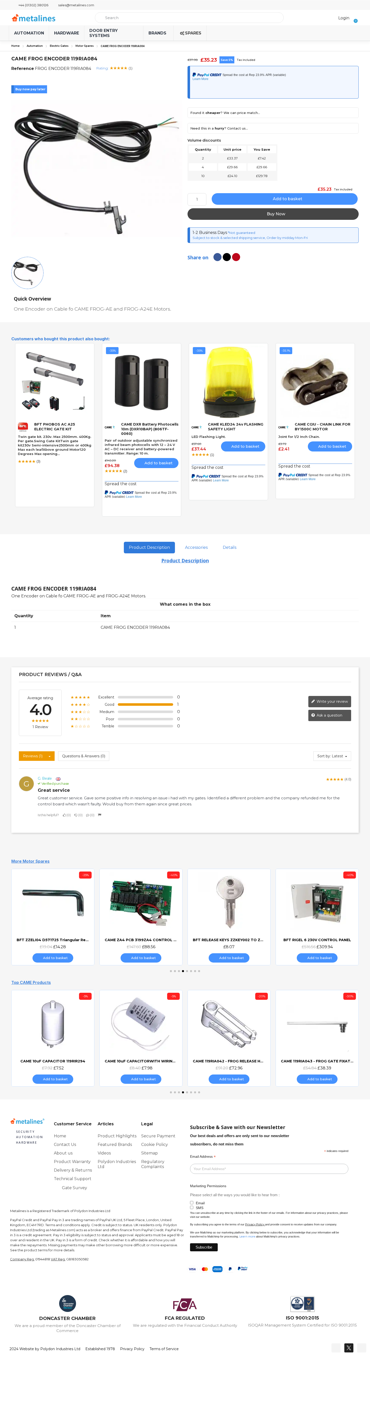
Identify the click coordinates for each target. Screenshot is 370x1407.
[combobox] (189, 18)
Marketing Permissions (208, 1186)
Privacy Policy (254, 1224)
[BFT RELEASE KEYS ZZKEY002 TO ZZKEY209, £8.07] (229, 917)
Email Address (203, 1156)
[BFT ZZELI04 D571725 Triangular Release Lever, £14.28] (53, 917)
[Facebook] (336, 1347)
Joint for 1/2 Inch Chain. (299, 437)
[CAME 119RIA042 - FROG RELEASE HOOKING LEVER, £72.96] (229, 1038)
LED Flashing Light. (209, 437)
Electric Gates (59, 46)
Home (15, 46)
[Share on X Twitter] (227, 257)
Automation (35, 46)
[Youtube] (361, 1347)
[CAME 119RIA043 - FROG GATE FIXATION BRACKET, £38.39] (317, 1038)
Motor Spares (85, 46)
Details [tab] (229, 547)
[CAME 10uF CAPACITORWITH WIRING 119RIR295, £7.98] (141, 1038)
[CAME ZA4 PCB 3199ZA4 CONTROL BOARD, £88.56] (141, 917)
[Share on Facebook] (217, 257)
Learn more (247, 1236)
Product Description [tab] (149, 547)
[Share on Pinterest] (236, 257)
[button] (354, 17)
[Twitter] (348, 1347)
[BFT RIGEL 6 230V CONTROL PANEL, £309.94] (317, 917)
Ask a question (329, 715)
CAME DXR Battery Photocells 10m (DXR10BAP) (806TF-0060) (149, 429)
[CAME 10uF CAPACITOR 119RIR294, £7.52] (53, 1038)
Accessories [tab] (196, 547)
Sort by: (324, 756)
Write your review (332, 701)
